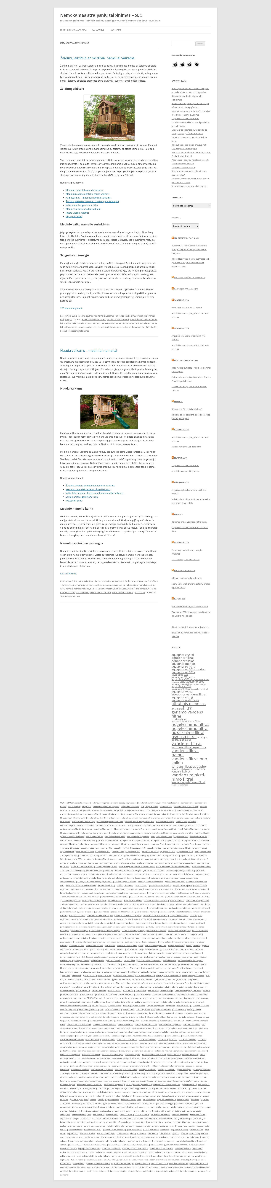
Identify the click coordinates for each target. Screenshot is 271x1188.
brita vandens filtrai (184, 972)
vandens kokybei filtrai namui (110, 821)
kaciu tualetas (165, 941)
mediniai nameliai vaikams (94, 319)
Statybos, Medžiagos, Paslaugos (189, 277)
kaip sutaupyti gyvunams (155, 945)
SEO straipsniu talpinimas (186, 238)
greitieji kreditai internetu (146, 911)
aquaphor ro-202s (167, 851)
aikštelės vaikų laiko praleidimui (99, 870)
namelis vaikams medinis (113, 323)
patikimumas (128, 1009)
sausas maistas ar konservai (155, 915)
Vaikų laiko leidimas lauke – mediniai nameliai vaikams (94, 493)
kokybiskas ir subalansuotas (94, 957)
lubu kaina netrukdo (70, 904)
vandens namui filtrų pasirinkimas (139, 821)
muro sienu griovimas (88, 1009)
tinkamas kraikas (106, 983)
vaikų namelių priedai (121, 1156)
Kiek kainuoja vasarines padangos (105, 930)
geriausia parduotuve (192, 953)
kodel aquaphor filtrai (85, 851)
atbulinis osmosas (189, 703)
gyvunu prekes (140, 908)
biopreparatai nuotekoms (164, 994)
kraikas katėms (103, 979)
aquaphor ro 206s (180, 675)
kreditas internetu (167, 911)
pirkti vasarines (108, 1039)
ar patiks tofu (132, 949)
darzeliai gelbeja (115, 900)
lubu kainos (181, 904)
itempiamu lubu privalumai (197, 900)
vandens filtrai (187, 743)
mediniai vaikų (147, 1137)
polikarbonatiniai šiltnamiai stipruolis (194, 893)
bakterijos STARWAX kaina (89, 998)
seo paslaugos (183, 739)
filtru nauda (148, 968)
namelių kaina (162, 1137)
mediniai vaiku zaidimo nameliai (132, 585)
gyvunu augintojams (79, 1099)
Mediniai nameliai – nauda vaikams (84, 190)
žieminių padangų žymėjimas (123, 802)
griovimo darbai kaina (80, 1013)
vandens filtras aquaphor (189, 766)
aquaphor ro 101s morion (188, 669)
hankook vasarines (156, 1035)
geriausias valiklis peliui (175, 881)
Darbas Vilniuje (166, 990)
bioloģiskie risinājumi (154, 896)
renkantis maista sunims (151, 1058)
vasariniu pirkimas (178, 1032)
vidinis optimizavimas (158, 908)
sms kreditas (174, 1054)
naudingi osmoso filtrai (90, 814)
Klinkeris (178, 514)
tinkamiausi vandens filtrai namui (123, 817)
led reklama (86, 964)
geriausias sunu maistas (123, 975)
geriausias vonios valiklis (71, 878)
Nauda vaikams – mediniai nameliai (88, 350)
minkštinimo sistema (130, 806)
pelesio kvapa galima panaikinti (142, 859)
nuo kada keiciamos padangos (92, 926)
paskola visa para (132, 1054)
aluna (193, 983)
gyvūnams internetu (121, 979)
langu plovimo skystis (125, 923)
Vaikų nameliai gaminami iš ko (82, 205)
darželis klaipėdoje (187, 1017)
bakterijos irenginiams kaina (135, 1148)
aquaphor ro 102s (183, 672)
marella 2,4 (65, 987)
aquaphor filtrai (183, 658)
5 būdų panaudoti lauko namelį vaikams (190, 627)
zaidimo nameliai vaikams (146, 1002)
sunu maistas (148, 938)
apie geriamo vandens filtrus (137, 810)
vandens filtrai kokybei (97, 817)
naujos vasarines (195, 1032)
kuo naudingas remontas (125, 881)
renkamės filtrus (129, 964)
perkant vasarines (145, 1047)
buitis (172, 889)
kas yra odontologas (163, 983)
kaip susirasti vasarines (198, 1047)
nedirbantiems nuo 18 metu (154, 1054)
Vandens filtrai (181, 300)
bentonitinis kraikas (94, 945)
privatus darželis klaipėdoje (101, 1020)
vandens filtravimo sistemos (188, 769)
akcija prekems (97, 960)
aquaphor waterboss (185, 700)
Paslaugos (142, 315)
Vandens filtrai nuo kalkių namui (187, 307)
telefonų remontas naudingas (128, 870)
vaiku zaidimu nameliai (133, 327)
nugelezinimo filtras (190, 724)
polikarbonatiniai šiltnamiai (149, 960)
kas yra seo (93, 863)
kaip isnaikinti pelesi (91, 1054)
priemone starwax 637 (187, 994)
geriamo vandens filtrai (187, 713)
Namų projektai (181, 482)
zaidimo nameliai (67, 1156)
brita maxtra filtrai (181, 983)
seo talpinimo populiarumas (116, 1028)
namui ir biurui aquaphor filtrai (176, 848)
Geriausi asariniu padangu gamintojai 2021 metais (144, 930)
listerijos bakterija (91, 896)
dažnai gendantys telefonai (197, 874)
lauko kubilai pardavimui (187, 859)
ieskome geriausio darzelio (155, 900)
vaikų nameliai (108, 1137)
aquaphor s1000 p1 (200, 689)
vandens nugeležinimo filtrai (188, 782)
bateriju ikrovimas (112, 1009)
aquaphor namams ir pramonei (195, 840)
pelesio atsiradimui (163, 1050)
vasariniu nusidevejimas (89, 1047)
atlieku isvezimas (125, 1024)
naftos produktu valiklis (70, 1058)
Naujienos (119, 315)
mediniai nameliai (161, 987)
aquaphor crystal (183, 655)
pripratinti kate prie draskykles (100, 915)
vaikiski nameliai (99, 990)
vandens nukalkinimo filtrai (181, 833)
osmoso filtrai (184, 736)
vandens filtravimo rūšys (149, 802)
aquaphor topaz (182, 691)
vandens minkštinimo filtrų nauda (94, 833)
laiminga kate (126, 908)
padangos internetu (103, 919)
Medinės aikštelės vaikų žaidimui (83, 208)
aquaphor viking (182, 697)
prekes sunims (165, 957)
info (141, 945)
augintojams (200, 964)
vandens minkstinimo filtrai (188, 777)
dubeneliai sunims (115, 941)
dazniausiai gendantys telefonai (180, 870)
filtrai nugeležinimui (170, 802)
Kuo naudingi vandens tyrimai (185, 559)
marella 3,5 (77, 987)
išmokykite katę (195, 934)
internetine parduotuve (70, 957)
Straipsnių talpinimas (79, 330)
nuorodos (64, 953)
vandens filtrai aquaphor (189, 747)
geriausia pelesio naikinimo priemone (190, 1050)
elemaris (116, 987)
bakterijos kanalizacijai (70, 893)
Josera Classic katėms (77, 212)
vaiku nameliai (114, 990)
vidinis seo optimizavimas (107, 889)
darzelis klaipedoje (111, 1017)
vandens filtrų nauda (103, 829)
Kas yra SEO (179, 599)
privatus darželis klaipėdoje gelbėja (161, 1017)
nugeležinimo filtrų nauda (189, 829)
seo (174, 739)
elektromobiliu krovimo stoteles (166, 1084)
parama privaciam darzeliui (94, 900)
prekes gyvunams (176, 945)
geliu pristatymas (99, 1013)
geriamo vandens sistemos (72, 836)
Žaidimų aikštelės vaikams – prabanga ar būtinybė (92, 201)
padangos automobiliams (146, 1024)
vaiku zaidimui (136, 896)
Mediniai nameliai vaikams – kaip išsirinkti (88, 489)
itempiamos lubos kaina (120, 904)
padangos (202, 737)
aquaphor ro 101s (183, 666)
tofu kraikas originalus (80, 934)
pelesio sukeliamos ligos (112, 1054)
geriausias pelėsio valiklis (82, 866)
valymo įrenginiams (155, 1005)
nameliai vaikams (67, 990)
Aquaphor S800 (74, 216)
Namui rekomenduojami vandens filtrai (190, 606)
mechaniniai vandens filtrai (186, 721)
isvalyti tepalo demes (179, 915)
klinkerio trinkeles (143, 994)
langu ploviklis (142, 923)
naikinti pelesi (100, 1002)
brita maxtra (122, 1133)
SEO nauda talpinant (71, 308)
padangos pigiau (196, 923)
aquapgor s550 (138, 848)
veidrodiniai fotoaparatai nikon (125, 1058)
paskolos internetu (200, 908)
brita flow (107, 987)
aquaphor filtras (183, 661)
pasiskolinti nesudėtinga (179, 908)
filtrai (188, 708)
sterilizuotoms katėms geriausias (149, 874)
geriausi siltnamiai (114, 960)
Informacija (83, 315)
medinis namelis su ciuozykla (128, 915)
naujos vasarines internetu (126, 1043)
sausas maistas (75, 979)
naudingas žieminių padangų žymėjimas (94, 881)
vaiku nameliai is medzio (75, 327)
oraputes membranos (161, 1009)
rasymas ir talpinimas (187, 1028)
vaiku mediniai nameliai (164, 1141)
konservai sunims (149, 941)
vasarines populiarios (121, 1035)
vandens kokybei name (186, 821)
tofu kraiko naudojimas (115, 949)
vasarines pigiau (67, 1035)
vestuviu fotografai (68, 1009)
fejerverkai (106, 968)
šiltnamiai (66, 975)
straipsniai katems (110, 908)
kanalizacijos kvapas (69, 972)
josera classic (141, 885)
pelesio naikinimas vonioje (170, 998)
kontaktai (179, 949)
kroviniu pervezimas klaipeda (136, 1144)
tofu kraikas (110, 945)
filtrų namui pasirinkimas (164, 814)
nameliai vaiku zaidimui (186, 1141)
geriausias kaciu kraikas (153, 870)
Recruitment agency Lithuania (188, 990)
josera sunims (66, 941)
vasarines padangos (180, 785)
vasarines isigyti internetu (170, 1043)
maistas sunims (104, 975)
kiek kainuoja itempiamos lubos (94, 904)
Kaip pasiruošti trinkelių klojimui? (187, 409)
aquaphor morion (183, 664)
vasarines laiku (125, 1032)
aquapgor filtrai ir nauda (138, 844)
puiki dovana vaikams (201, 866)
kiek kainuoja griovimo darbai (120, 1002)
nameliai (188, 987)
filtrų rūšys (86, 806)
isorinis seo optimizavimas (82, 889)
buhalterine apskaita (71, 900)
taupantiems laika (160, 1032)
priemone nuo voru (166, 859)
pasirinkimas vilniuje (133, 900)
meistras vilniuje (97, 938)
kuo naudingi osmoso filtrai (113, 814)
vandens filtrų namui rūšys (83, 821)
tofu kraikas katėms (142, 987)
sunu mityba (142, 953)
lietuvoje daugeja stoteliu (138, 878)
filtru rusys (120, 983)
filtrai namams (79, 817)
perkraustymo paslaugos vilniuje (74, 938)
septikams (170, 1005)
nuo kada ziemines (138, 893)
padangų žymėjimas (100, 802)
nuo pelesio (179, 1020)
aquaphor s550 (180, 679)
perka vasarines (174, 1035)
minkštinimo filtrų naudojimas (106, 806)
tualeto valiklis (183, 1005)
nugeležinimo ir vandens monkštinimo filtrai (149, 833)
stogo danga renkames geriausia (133, 998)
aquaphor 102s (187, 855)
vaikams (180, 889)
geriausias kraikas (163, 979)
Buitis (74, 315)
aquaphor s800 (195, 681)
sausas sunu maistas (183, 957)
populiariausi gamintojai (131, 1050)
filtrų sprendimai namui (182, 817)
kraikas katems (90, 983)
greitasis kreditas (85, 911)
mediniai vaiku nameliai (118, 319)
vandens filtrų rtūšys (165, 821)
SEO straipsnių (68, 573)
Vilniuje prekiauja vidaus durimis (187, 578)
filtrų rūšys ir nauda (149, 806)
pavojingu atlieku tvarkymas (98, 1163)
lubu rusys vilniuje (195, 904)
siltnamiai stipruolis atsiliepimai (162, 893)
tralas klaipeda (86, 994)
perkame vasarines (86, 1050)
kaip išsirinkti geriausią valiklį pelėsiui (173, 866)
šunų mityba (182, 1126)
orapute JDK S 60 (143, 1009)
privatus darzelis (177, 900)
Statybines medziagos (184, 570)
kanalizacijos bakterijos (90, 972)
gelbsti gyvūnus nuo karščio (168, 975)
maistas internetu (168, 964)
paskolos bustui (148, 934)
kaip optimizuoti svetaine (131, 889)
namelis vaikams (93, 323)
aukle (188, 1020)
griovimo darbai (179, 719)
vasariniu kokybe (84, 1035)
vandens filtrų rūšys (142, 825)
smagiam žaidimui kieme (73, 870)
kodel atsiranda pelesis (72, 896)
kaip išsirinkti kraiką (179, 1129)
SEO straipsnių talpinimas (73, 29)
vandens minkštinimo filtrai (164, 829)
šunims (76, 949)
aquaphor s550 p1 (179, 682)
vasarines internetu (78, 1032)
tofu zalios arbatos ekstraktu (89, 1084)
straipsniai (72, 968)
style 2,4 (87, 987)
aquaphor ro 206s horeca (183, 677)
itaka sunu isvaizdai (126, 953)
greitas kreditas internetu (122, 911)
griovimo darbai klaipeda (106, 994)
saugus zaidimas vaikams (93, 893)
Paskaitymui (130, 315)
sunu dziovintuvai (132, 941)
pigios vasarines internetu (194, 1043)
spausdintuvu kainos (200, 1005)
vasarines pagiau (105, 1043)
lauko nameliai (200, 987)
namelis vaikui (132, 323)
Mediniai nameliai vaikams (101, 315)
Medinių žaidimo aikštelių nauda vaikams (87, 193)
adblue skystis (203, 896)
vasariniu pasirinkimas (192, 1035)
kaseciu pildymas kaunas (134, 1005)
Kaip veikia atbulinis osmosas (185, 118)
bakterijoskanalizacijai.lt (90, 1017)
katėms (84, 949)
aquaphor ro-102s (122, 848)
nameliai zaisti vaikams (192, 1002)
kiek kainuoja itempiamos (144, 904)
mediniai (135, 1137)
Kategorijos (98, 29)
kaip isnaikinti (190, 998)
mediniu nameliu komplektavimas (75, 1005)
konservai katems (76, 1096)
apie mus (189, 949)
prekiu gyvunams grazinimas (104, 934)
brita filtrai (177, 708)
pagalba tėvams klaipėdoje (132, 1017)
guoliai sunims (99, 941)
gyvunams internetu (172, 953)
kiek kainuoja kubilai (174, 874)
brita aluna (203, 983)
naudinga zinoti (139, 1035)
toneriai (95, 1005)
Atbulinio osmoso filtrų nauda (185, 471)
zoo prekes (127, 987)
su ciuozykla (128, 990)
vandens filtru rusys (70, 848)
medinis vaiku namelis (74, 323)
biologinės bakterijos (192, 968)
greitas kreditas (102, 911)
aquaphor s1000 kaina (182, 689)
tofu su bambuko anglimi (179, 930)
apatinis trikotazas (117, 1013)
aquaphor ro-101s (104, 848)
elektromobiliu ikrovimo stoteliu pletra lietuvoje (104, 878)
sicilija (202, 1054)
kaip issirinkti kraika (145, 975)
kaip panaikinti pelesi (137, 1152)
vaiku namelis (93, 327)
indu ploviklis (179, 1009)
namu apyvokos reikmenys (156, 889)
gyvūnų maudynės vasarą (193, 975)
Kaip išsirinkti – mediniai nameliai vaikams (88, 197)
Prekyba (68, 319)
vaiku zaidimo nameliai (111, 327)
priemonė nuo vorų (163, 863)
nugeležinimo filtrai (190, 728)
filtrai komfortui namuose (188, 814)
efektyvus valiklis (110, 998)
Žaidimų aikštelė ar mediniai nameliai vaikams (97, 58)
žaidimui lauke (83, 990)
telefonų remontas (78, 863)
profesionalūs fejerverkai (71, 983)
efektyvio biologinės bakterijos (143, 972)
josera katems (199, 938)
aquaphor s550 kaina (199, 679)
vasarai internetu (162, 1047)
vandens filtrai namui (185, 752)
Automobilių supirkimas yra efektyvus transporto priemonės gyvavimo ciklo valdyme (189, 249)
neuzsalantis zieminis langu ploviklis (76, 923)
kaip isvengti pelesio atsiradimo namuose (137, 866)
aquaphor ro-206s (69, 855)
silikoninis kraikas (76, 945)
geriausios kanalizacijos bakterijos (180, 896)
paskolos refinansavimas (188, 911)
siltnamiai (72, 908)
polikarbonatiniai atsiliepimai (190, 960)
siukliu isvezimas (126, 994)
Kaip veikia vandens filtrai (183, 167)
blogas (63, 968)
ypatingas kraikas (81, 960)
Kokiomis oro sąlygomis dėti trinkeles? (189, 521)
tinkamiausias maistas (148, 964)
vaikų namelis (177, 987)
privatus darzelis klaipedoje (79, 1024)
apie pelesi (148, 1050)
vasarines (112, 1032)
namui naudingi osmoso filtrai (189, 810)
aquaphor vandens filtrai (189, 694)
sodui (171, 972)
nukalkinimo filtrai (188, 732)
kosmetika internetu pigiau (161, 1013)
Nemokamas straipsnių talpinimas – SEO (101, 15)
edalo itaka (111, 953)
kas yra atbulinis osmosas (163, 810)
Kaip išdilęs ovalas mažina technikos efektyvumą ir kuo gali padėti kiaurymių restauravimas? (191, 262)
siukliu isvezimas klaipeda (95, 1144)
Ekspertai (178, 401)
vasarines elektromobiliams (72, 1039)
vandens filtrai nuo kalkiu (189, 761)
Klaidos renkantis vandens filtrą (186, 446)
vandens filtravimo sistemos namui (155, 817)
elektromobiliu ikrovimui (129, 934)
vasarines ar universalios (165, 1028)
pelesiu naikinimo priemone (79, 1002)
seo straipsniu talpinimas (138, 836)
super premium (133, 938)
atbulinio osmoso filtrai (102, 810)
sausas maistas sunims (127, 945)
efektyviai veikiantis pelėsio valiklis (81, 885)
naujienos (199, 949)
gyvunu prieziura (193, 945)
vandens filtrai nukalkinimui (186, 806)
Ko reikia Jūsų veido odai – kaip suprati (189, 186)
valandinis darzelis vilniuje (179, 938)
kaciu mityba (180, 934)
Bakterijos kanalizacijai (186, 289)
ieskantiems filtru (120, 968)
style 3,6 (97, 987)
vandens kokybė (181, 771)
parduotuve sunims (191, 1024)
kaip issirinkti (129, 960)
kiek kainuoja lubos (165, 904)
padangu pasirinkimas (156, 926)
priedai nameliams (92, 1137)
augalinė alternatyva (149, 949)
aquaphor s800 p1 (198, 684)
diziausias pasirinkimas (127, 1039)
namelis (148, 1141)
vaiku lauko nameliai (137, 588)
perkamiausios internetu (142, 979)
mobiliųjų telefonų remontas (121, 874)
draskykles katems (77, 915)
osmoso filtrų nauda (81, 810)
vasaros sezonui (128, 1047)
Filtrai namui (180, 458)
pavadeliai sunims (134, 957)
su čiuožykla (141, 990)
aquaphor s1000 (181, 686)
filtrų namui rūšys (124, 825)
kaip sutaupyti (155, 953)
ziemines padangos (178, 923)
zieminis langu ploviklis (104, 923)
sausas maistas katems (184, 941)
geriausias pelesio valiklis (160, 885)
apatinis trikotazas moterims (104, 1167)
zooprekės (192, 979)
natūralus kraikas (87, 1133)
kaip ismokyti (66, 960)
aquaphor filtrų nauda (100, 844)
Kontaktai (116, 29)
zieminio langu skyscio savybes (114, 896)
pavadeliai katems (117, 957)
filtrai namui (87, 829)
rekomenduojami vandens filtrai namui (77, 825)
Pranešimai (153, 581)
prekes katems (150, 957)
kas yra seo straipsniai (182, 885)
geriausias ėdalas (185, 964)
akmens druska (103, 1058)
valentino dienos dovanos (186, 1013)
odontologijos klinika (116, 938)
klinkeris (153, 998)
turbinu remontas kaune (89, 908)
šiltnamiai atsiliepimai (69, 964)
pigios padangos (160, 919)
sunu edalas (161, 938)
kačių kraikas (89, 979)
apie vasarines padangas (108, 1050)
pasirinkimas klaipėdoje (97, 1171)
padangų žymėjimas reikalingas (164, 878)
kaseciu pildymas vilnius (110, 1005)
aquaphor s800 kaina (181, 684)
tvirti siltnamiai (169, 960)
